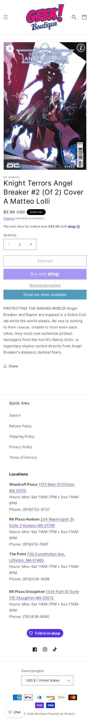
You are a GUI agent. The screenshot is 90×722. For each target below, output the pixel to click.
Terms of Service (23, 457)
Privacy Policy (20, 447)
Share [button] (13, 366)
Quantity (9, 235)
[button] (6, 17)
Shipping (8, 218)
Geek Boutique (37, 713)
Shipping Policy (22, 436)
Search (15, 415)
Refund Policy (20, 426)
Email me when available (45, 294)
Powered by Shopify (61, 713)
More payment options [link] (45, 285)
